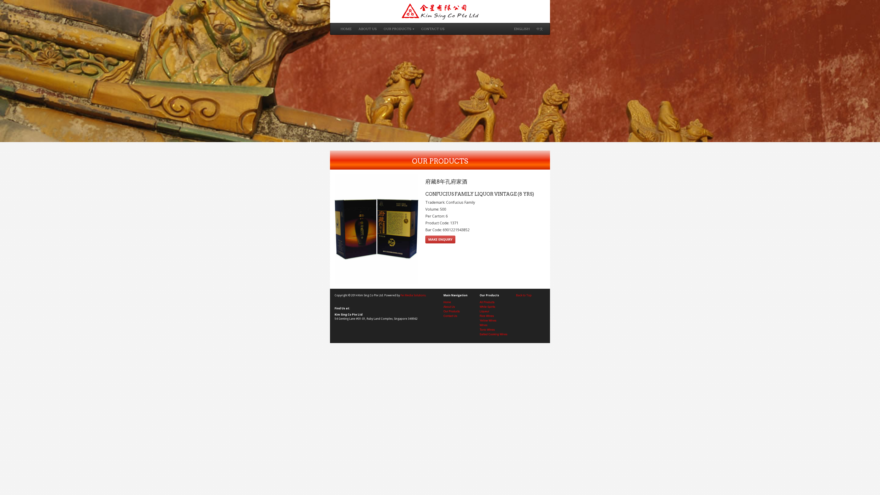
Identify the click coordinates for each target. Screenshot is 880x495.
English (522, 29)
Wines (483, 325)
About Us (367, 29)
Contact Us (433, 29)
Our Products (398, 29)
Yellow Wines (488, 320)
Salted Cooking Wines (493, 334)
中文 (539, 29)
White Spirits (487, 306)
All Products (487, 302)
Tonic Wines (487, 329)
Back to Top (524, 295)
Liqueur (484, 311)
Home (346, 29)
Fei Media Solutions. (413, 295)
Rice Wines (487, 316)
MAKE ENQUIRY (440, 239)
